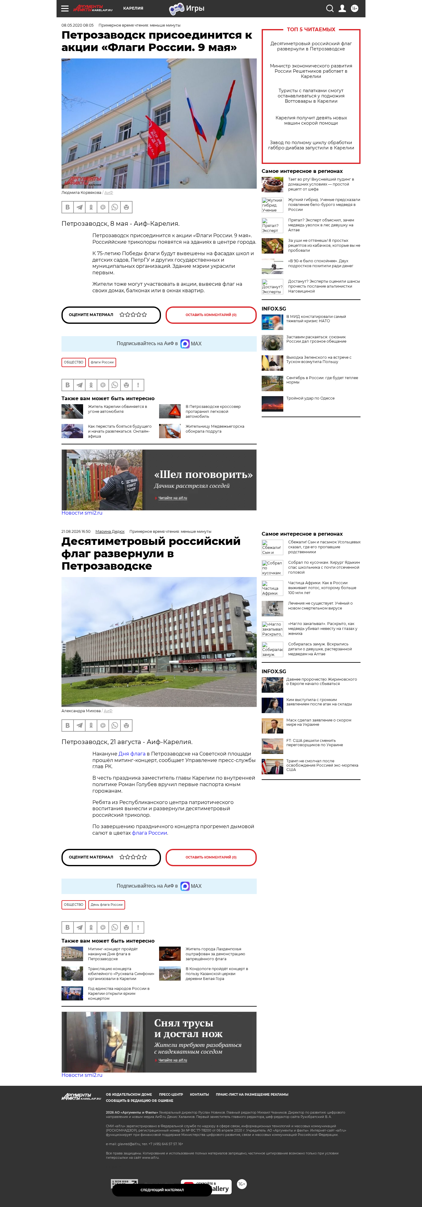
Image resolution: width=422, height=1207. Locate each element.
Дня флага (132, 754)
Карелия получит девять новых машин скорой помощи (311, 120)
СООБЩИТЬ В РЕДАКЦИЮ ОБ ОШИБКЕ (139, 1101)
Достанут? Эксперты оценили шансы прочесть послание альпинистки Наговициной (324, 286)
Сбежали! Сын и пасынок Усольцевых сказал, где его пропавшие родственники (324, 547)
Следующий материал (162, 1190)
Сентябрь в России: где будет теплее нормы (322, 380)
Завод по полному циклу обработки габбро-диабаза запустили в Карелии (311, 145)
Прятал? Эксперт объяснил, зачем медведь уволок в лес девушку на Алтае (321, 225)
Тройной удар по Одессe (310, 398)
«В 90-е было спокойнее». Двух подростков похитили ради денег (320, 263)
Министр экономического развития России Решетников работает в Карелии (311, 71)
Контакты (199, 1095)
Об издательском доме (129, 1095)
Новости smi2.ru (82, 513)
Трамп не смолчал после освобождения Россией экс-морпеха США (322, 765)
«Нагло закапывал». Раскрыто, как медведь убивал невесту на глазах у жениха (322, 628)
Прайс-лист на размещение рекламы (252, 1095)
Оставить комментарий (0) (211, 315)
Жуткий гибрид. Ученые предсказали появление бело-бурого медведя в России (324, 204)
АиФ (108, 192)
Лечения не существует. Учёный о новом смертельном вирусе (320, 605)
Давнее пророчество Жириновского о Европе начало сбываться (321, 681)
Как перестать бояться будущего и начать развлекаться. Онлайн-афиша (120, 431)
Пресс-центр (171, 1095)
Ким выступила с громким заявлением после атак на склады (319, 702)
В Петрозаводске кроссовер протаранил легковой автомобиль (213, 411)
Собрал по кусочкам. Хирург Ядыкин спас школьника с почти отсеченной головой (324, 567)
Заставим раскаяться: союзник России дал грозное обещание (316, 339)
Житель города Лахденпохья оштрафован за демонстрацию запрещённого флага (215, 954)
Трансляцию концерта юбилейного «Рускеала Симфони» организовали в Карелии (121, 973)
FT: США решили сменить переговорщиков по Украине (314, 742)
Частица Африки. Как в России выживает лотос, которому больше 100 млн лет (322, 587)
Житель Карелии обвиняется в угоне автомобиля (117, 409)
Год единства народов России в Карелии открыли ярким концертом (119, 993)
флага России (149, 833)
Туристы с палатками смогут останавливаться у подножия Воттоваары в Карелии (311, 96)
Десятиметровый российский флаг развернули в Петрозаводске (311, 46)
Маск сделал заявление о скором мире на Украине (318, 722)
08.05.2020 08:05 (77, 25)
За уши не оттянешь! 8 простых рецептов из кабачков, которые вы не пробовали (324, 245)
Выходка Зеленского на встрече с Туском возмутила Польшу (319, 359)
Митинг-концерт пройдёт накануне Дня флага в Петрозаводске (113, 954)
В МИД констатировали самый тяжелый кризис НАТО (316, 319)
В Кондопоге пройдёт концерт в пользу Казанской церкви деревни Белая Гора (217, 973)
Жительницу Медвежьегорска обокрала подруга (215, 429)
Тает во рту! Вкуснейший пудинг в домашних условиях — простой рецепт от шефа (321, 184)
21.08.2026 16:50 (76, 531)
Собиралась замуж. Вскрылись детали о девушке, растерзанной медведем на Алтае (320, 649)
